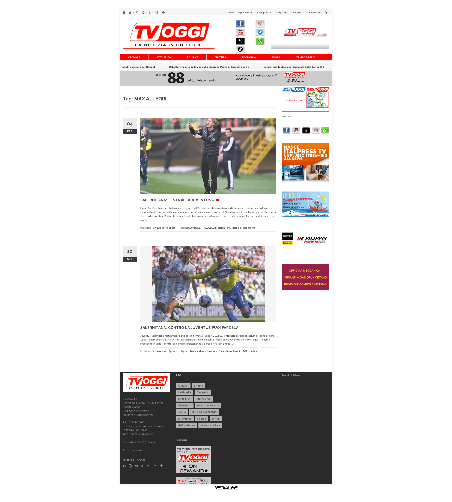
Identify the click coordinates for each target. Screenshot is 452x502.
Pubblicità (182, 439)
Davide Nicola (198, 351)
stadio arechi (247, 227)
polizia (182, 411)
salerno (201, 418)
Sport (276, 57)
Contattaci (297, 12)
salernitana (224, 227)
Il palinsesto (245, 12)
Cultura (220, 57)
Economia (249, 57)
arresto (198, 385)
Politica (192, 57)
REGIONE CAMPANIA (204, 411)
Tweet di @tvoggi (292, 374)
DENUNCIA (184, 405)
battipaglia (184, 392)
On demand (314, 12)
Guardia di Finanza (208, 405)
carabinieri (184, 398)
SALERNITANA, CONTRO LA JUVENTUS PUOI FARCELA (189, 327)
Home (231, 12)
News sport (161, 227)
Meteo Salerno (294, 100)
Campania (203, 392)
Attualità (163, 57)
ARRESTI (183, 385)
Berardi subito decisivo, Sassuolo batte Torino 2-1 (269, 66)
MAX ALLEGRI (209, 227)
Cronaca (134, 57)
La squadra (281, 12)
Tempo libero (305, 57)
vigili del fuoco (186, 425)
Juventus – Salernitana (219, 351)
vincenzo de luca (210, 425)
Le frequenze (263, 12)
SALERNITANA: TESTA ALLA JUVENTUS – (178, 200)
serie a (235, 227)
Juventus (195, 227)
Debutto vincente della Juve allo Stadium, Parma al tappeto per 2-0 (185, 66)
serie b (216, 418)
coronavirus (203, 398)
